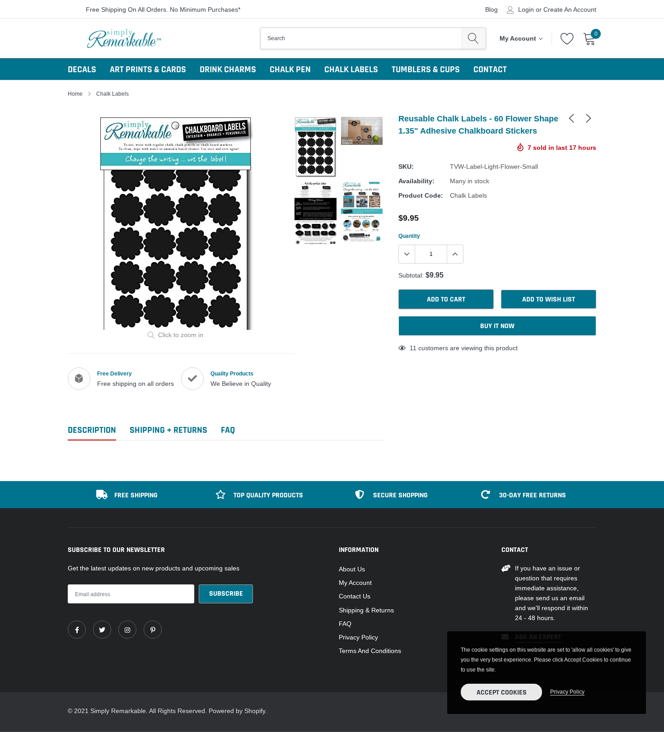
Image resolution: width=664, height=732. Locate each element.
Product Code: (420, 195)
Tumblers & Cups (426, 69)
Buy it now (497, 326)
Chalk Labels (351, 69)
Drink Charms (228, 69)
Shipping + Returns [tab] (168, 430)
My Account (355, 582)
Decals (82, 69)
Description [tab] (92, 430)
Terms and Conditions (370, 650)
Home (75, 93)
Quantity (409, 235)
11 (413, 348)
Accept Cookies (502, 692)
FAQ (345, 623)
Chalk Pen (290, 69)
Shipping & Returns (366, 610)
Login (526, 9)
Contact (490, 69)
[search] (473, 38)
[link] (571, 118)
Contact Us (354, 596)
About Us (352, 569)
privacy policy (567, 691)
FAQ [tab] (228, 430)
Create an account (569, 9)
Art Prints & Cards (148, 69)
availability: (416, 181)
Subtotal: (411, 275)
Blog (491, 9)
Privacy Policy (358, 637)
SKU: (406, 166)
